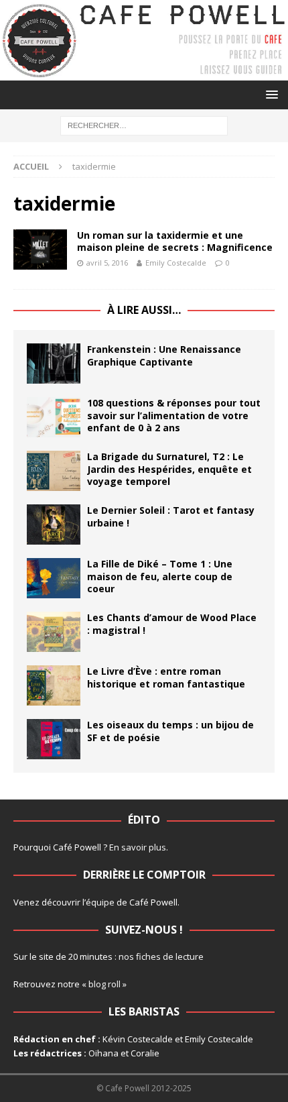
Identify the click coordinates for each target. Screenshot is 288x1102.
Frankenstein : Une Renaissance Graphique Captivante (164, 355)
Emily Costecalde (175, 263)
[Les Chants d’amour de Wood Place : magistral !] (53, 632)
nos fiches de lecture (161, 956)
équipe (100, 902)
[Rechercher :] (144, 125)
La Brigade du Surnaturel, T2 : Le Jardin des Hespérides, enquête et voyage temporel (169, 468)
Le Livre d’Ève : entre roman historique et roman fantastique (166, 677)
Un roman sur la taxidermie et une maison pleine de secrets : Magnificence (175, 241)
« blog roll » (104, 984)
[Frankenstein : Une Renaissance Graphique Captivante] (53, 363)
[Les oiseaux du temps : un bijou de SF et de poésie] (53, 739)
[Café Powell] (144, 72)
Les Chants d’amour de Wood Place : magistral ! (172, 623)
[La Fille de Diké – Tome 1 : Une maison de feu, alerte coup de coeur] (53, 578)
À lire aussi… (144, 309)
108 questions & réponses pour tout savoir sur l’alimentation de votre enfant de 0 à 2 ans (174, 414)
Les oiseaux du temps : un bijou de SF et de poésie (170, 730)
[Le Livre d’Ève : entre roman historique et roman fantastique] (53, 685)
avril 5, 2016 (107, 263)
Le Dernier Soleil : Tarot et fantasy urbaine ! (171, 516)
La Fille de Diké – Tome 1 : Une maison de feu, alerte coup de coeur (159, 575)
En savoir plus (137, 847)
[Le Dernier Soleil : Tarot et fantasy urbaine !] (53, 524)
